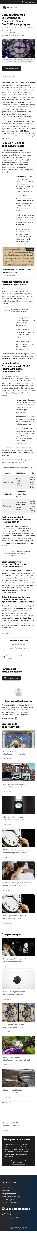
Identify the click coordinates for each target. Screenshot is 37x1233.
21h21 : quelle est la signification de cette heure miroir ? (15, 917)
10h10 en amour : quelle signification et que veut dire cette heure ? (17, 884)
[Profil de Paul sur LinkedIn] (16, 718)
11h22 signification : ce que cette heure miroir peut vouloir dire (16, 851)
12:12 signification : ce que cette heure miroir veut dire (14, 1025)
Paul (30, 701)
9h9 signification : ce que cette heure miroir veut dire (14, 818)
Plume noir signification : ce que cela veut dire (12, 1091)
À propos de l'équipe (9, 1194)
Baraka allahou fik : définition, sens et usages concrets (18, 271)
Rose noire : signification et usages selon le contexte (14, 993)
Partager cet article (12, 68)
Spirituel (7, 633)
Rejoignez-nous (29, 2)
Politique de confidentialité (11, 1197)
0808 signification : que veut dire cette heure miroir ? (14, 785)
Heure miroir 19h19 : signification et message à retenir (16, 1124)
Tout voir (6, 1213)
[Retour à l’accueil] (10, 8)
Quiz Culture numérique (10, 1202)
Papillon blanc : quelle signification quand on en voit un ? (16, 1058)
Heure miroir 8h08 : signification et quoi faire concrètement (15, 960)
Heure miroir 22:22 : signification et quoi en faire (14, 752)
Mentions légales (8, 1200)
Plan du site (6, 1191)
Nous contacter (7, 1188)
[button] (27, 7)
